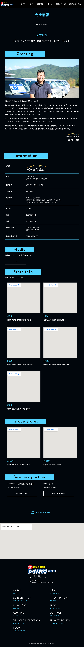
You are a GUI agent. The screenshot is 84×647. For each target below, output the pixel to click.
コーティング (49, 4)
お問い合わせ (54, 615)
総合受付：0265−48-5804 (35, 185)
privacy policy (60, 620)
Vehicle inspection (26, 620)
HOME (17, 590)
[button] (15, 261)
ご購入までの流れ (75, 4)
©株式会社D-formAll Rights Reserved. (41, 643)
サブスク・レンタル (28, 4)
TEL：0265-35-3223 (13, 487)
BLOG (53, 605)
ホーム (15, 593)
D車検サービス (61, 4)
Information (59, 598)
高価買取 (40, 4)
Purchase (19, 605)
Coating (19, 613)
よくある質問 (54, 593)
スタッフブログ (55, 608)
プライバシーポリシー (57, 623)
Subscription (22, 598)
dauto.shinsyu (43, 512)
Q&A (52, 590)
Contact (55, 613)
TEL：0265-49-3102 (49, 487)
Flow (17, 628)
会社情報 (53, 600)
